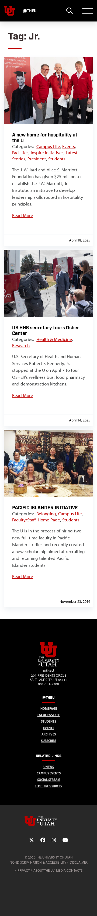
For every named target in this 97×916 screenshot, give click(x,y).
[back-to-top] (90, 905)
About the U (43, 870)
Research (21, 345)
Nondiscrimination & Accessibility (38, 862)
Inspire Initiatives (47, 152)
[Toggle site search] (69, 10)
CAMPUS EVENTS (49, 773)
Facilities (20, 152)
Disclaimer (79, 862)
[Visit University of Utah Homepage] (9, 10)
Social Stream (48, 780)
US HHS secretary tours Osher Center (45, 331)
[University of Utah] (48, 821)
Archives (48, 734)
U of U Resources (48, 786)
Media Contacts (69, 870)
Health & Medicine (54, 339)
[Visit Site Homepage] (48, 665)
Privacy (24, 870)
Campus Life (48, 146)
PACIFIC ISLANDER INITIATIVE (45, 508)
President (36, 158)
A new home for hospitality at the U (44, 138)
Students (56, 158)
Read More (22, 215)
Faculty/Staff (24, 519)
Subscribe (48, 741)
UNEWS (48, 767)
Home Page (49, 519)
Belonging (46, 513)
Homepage (48, 708)
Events (68, 146)
